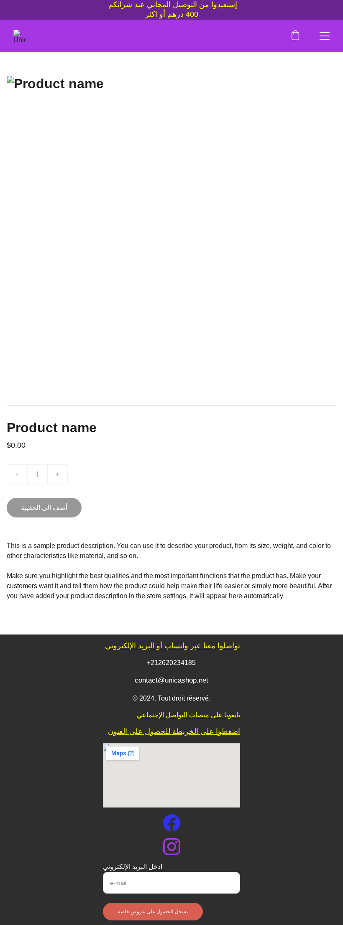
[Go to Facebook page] (171, 822)
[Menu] (325, 36)
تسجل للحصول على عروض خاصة (153, 912)
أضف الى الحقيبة (44, 507)
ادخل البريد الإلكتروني (132, 866)
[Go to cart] (295, 36)
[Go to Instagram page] (171, 846)
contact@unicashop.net (171, 680)
